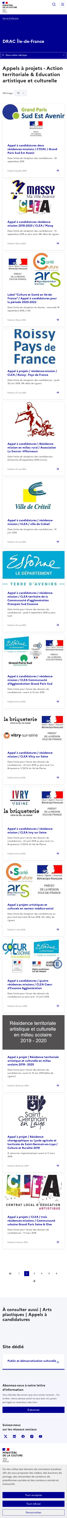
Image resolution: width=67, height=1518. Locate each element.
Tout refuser (33, 1504)
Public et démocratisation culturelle (31, 1361)
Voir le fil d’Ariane (10, 18)
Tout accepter (33, 1495)
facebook (23, 1436)
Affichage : (11, 93)
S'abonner (33, 1410)
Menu (63, 4)
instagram (32, 1436)
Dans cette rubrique (16, 55)
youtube (40, 1436)
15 (18, 93)
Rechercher (54, 4)
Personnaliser (33, 1512)
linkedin (14, 1436)
